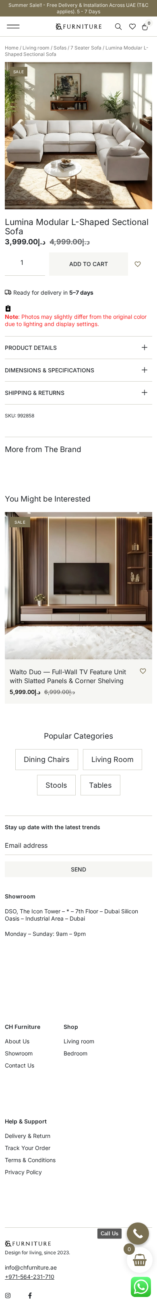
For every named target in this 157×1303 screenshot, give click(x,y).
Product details (31, 347)
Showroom (19, 1053)
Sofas (60, 48)
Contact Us (19, 1065)
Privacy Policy (23, 1172)
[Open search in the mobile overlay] (119, 26)
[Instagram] (8, 1296)
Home (12, 48)
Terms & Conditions (30, 1159)
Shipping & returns (34, 392)
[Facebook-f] (30, 1296)
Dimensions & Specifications (49, 370)
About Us (17, 1041)
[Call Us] (138, 1233)
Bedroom (75, 1053)
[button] (13, 26)
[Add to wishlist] (142, 264)
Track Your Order (27, 1147)
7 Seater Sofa (85, 48)
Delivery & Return (27, 1135)
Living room (36, 48)
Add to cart (88, 263)
